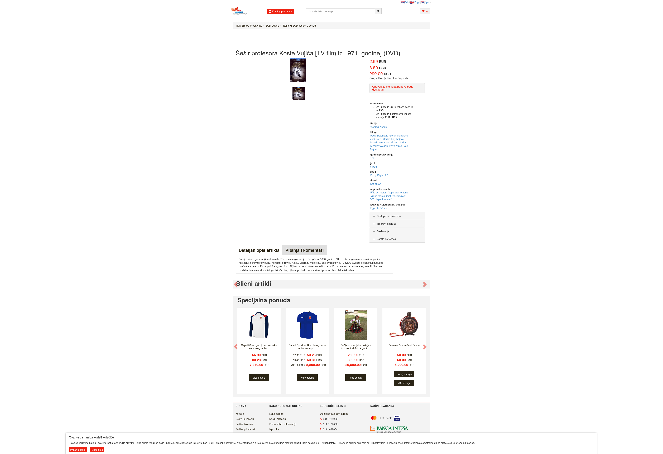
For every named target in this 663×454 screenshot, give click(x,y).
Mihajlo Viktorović (380, 142)
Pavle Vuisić (396, 146)
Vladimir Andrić (378, 127)
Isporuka (274, 429)
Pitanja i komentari (304, 250)
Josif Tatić (376, 139)
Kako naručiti (276, 413)
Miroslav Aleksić (379, 146)
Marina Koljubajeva (393, 139)
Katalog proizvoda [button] (282, 11)
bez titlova (375, 183)
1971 (373, 158)
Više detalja (259, 377)
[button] (236, 284)
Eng (416, 2)
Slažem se (97, 449)
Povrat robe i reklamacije (282, 424)
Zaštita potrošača (386, 239)
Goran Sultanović (399, 135)
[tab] (397, 216)
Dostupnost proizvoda (389, 216)
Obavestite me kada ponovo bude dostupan (392, 88)
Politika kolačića (244, 424)
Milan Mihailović (399, 142)
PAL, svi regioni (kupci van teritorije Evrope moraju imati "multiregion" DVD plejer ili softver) (389, 196)
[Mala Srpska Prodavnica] (238, 11)
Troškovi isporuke (386, 223)
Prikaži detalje (77, 449)
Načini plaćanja (277, 419)
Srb (407, 2)
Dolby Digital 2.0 (379, 175)
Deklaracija (383, 231)
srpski (373, 166)
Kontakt (240, 413)
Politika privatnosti (245, 429)
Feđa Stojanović (379, 135)
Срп (427, 2)
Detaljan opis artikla (259, 250)
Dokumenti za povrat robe (334, 413)
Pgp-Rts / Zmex (378, 208)
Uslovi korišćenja (245, 419)
